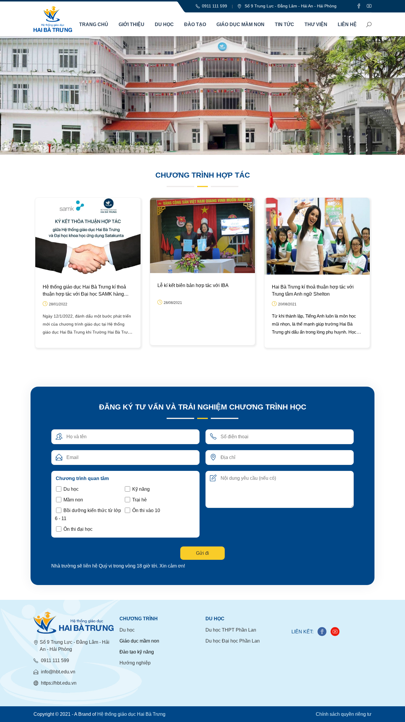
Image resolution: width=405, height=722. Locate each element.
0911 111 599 (54, 660)
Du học (164, 24)
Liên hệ (347, 24)
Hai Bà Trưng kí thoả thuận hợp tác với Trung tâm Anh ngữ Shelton (313, 290)
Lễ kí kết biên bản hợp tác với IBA (193, 285)
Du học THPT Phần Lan (230, 629)
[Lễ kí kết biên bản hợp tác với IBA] (202, 235)
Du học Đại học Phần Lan (232, 640)
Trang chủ (93, 24)
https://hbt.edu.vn (58, 683)
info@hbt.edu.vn (57, 671)
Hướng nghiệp (135, 662)
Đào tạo (195, 24)
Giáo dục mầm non (240, 24)
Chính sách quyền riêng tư (343, 714)
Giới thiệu (131, 24)
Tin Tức (284, 24)
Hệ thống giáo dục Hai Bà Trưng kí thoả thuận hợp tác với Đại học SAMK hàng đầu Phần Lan (84, 291)
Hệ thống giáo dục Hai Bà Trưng (131, 714)
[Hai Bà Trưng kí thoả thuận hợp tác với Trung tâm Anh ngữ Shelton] (317, 236)
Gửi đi (202, 553)
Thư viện (315, 24)
